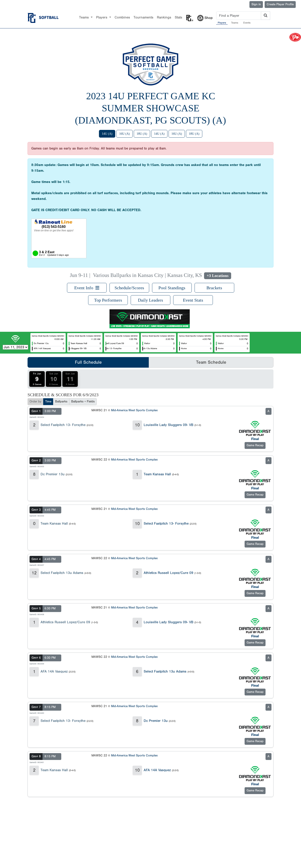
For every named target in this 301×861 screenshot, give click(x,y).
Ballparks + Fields (83, 401)
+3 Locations (218, 275)
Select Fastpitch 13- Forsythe (63, 425)
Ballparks (61, 401)
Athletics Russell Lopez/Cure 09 (168, 573)
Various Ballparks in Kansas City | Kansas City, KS (147, 275)
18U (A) (142, 133)
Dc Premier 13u (53, 474)
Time (48, 401)
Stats (178, 17)
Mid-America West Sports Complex (134, 410)
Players (222, 22)
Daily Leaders (150, 300)
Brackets (214, 287)
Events (247, 22)
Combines (122, 17)
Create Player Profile (280, 4)
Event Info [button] (84, 287)
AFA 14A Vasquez (54, 671)
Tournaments (143, 17)
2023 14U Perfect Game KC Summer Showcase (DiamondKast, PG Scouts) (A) (150, 108)
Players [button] (102, 17)
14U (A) (107, 133)
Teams (234, 22)
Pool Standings (171, 287)
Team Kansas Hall (157, 474)
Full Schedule (88, 362)
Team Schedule (211, 362)
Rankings (164, 17)
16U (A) (124, 133)
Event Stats (193, 300)
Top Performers (108, 300)
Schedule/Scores (129, 287)
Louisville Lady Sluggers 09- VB (168, 425)
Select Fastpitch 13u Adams (62, 573)
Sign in (256, 4)
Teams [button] (84, 17)
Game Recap (255, 445)
